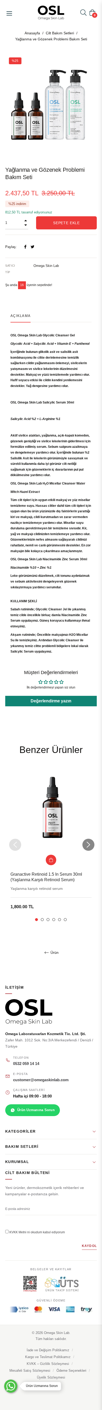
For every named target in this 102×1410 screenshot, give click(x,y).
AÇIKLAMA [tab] (20, 316)
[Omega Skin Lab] (51, 1012)
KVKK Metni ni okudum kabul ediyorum (37, 1232)
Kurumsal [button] (17, 1162)
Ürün (54, 952)
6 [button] (65, 919)
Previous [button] (14, 844)
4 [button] (53, 919)
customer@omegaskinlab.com (41, 1080)
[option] (51, 845)
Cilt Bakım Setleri (60, 33)
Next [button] (87, 844)
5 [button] (59, 919)
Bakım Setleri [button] (21, 1146)
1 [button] (36, 919)
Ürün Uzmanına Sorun (36, 1110)
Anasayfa (32, 33)
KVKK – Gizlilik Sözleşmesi (48, 1364)
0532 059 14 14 (26, 1064)
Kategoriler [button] (20, 1131)
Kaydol (89, 1246)
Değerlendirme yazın (51, 701)
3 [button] (48, 919)
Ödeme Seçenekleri (71, 1371)
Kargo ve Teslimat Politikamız (48, 1357)
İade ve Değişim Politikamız (48, 1350)
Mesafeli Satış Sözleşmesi (29, 1371)
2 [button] (42, 919)
